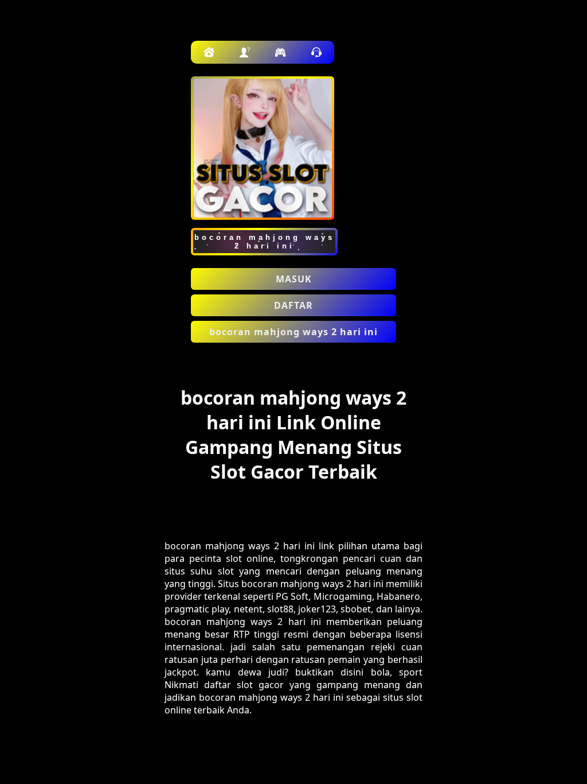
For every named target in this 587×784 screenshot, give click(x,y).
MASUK (294, 279)
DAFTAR (293, 305)
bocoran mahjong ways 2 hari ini (293, 331)
